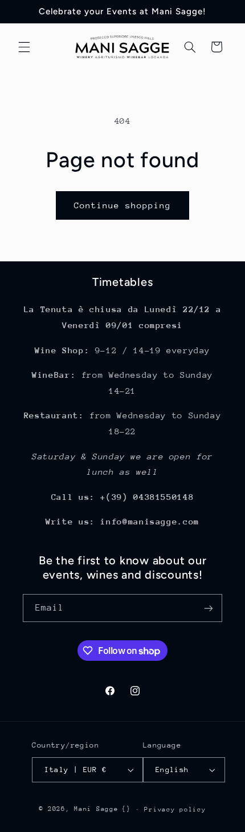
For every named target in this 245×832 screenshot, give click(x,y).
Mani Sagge (96, 809)
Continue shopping (123, 205)
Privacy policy (175, 809)
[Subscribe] (208, 608)
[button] (24, 47)
